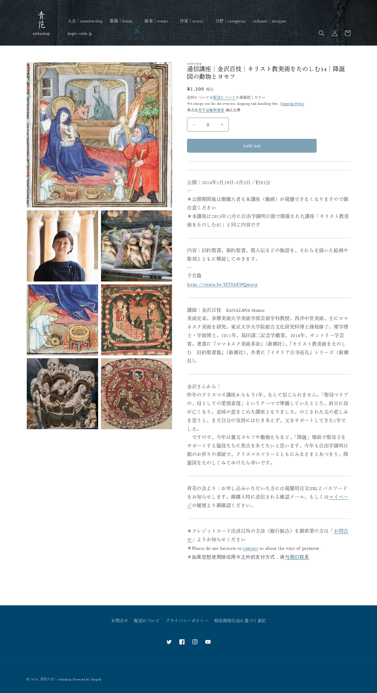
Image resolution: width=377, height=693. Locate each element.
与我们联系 (297, 557)
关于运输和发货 (211, 110)
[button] (123, 21)
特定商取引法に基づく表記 (240, 621)
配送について (224, 98)
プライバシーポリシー (187, 621)
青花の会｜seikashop (56, 679)
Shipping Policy (292, 104)
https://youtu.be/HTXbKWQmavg (222, 284)
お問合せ (119, 621)
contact (250, 548)
